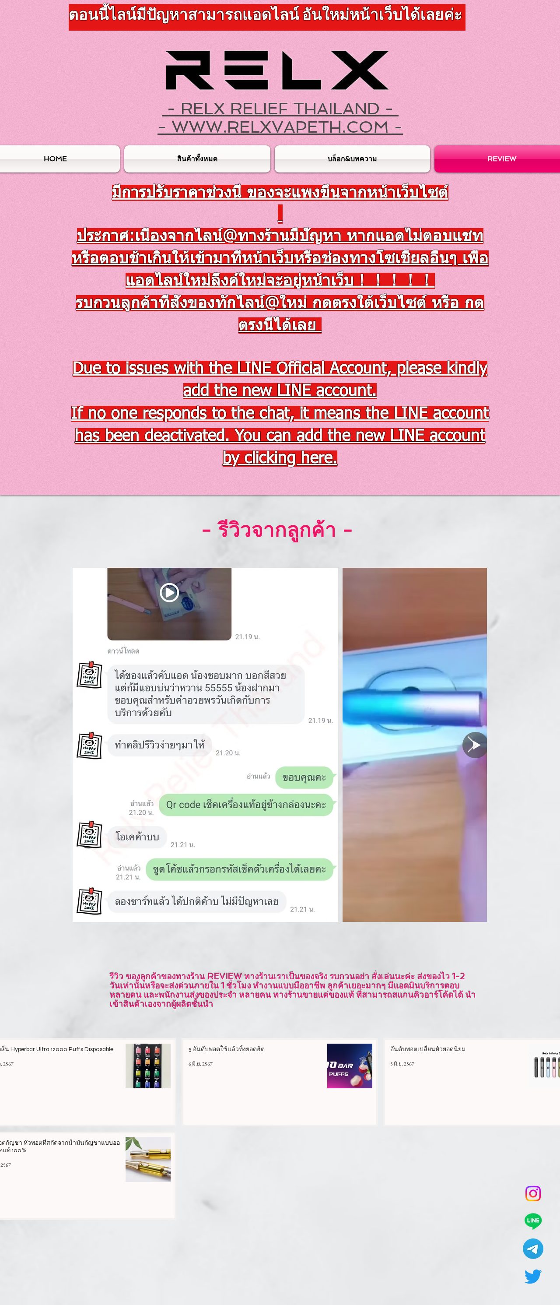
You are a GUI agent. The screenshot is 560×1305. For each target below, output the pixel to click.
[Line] (533, 1221)
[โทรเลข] (533, 1248)
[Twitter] (533, 1276)
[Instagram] (533, 1193)
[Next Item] (472, 744)
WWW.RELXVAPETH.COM (280, 127)
